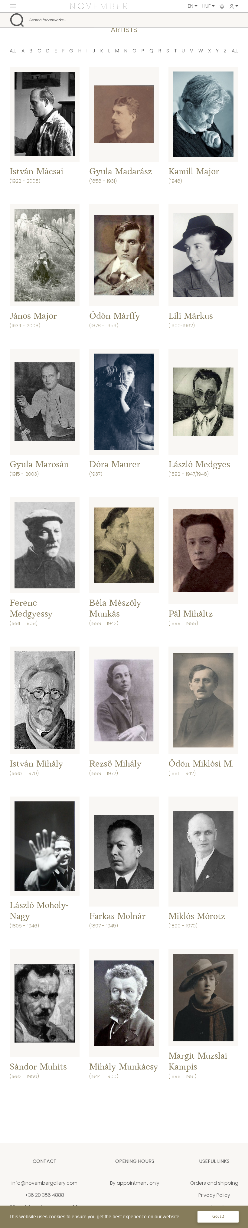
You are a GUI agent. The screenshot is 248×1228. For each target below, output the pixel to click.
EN (191, 5)
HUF (207, 5)
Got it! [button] (218, 1216)
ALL (13, 50)
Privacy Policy (214, 1195)
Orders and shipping (214, 1183)
